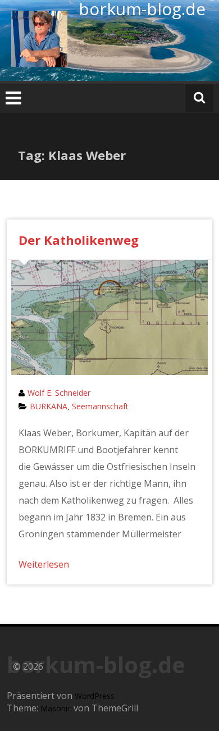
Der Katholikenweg (79, 239)
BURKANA (48, 406)
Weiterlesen (44, 564)
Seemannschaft (100, 406)
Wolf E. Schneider (59, 392)
